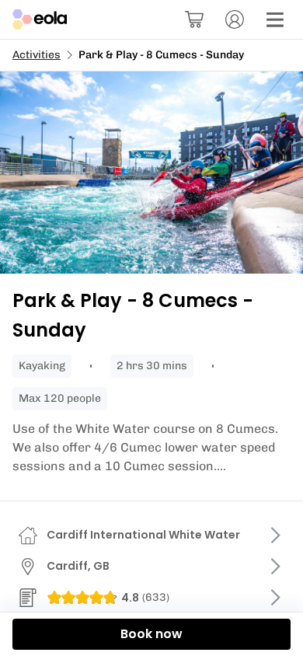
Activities (36, 54)
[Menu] (275, 19)
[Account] (234, 19)
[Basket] (194, 19)
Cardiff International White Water (143, 535)
